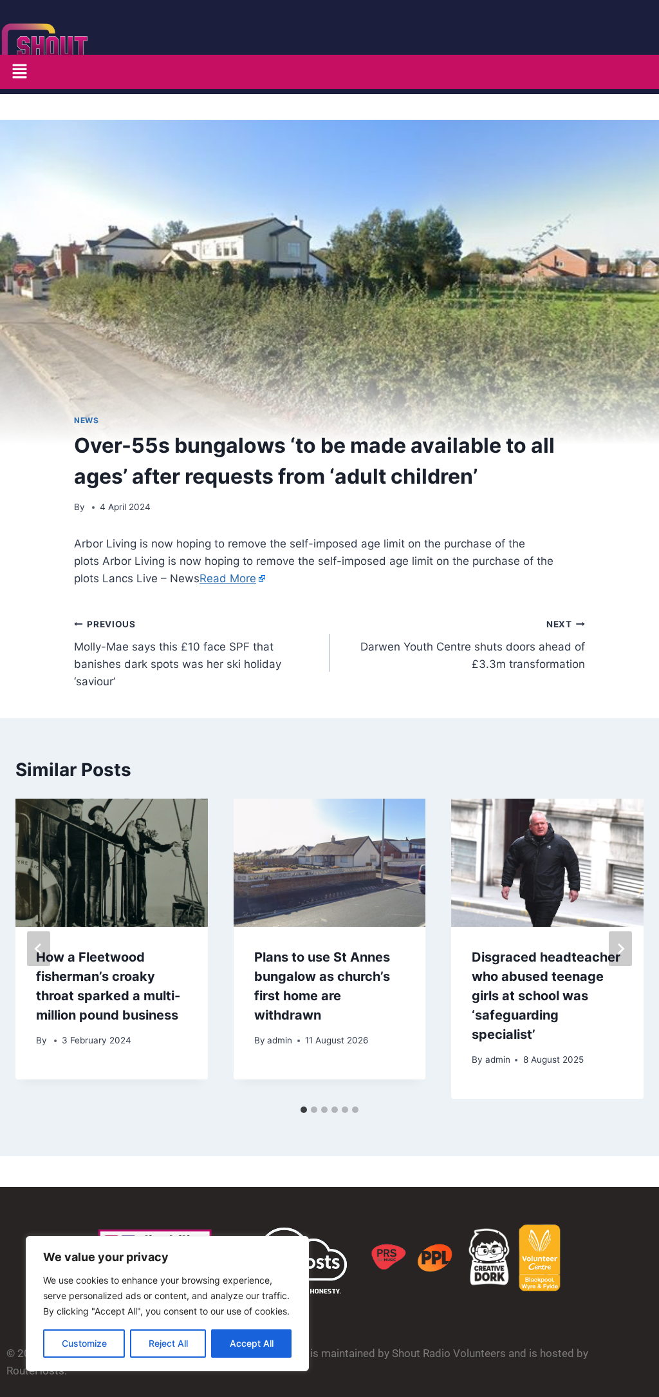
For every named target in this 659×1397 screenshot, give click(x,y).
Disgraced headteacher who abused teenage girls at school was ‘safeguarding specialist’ (546, 995)
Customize (84, 1343)
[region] (167, 1303)
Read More (228, 578)
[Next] (620, 948)
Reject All (168, 1343)
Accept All (252, 1343)
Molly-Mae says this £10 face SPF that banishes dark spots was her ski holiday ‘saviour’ (177, 653)
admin (279, 1040)
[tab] (304, 1110)
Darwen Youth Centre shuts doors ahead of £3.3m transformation (472, 644)
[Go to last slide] (38, 948)
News (86, 420)
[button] (19, 72)
